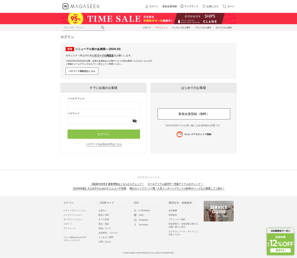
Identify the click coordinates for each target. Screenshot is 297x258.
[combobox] (104, 105)
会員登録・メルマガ (107, 233)
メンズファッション (72, 215)
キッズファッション (72, 219)
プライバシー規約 (177, 219)
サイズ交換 (103, 219)
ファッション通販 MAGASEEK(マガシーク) (81, 6)
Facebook (143, 225)
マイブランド (191, 6)
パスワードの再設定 (103, 55)
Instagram (143, 220)
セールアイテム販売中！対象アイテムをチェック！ (175, 184)
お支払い (102, 210)
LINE (141, 215)
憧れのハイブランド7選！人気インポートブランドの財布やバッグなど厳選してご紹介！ (177, 188)
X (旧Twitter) (144, 210)
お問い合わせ (104, 242)
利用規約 (173, 215)
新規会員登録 (169, 6)
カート (230, 6)
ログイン (154, 6)
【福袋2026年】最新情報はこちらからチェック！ (117, 184)
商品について (104, 228)
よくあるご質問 (105, 237)
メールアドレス (76, 98)
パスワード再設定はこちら (82, 71)
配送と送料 (103, 215)
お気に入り (213, 6)
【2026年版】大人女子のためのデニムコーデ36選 (99, 188)
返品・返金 (103, 224)
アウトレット (69, 228)
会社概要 (173, 210)
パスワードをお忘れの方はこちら (104, 144)
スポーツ (67, 224)
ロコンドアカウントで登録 (197, 134)
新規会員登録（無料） (193, 114)
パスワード (74, 113)
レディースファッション (74, 210)
